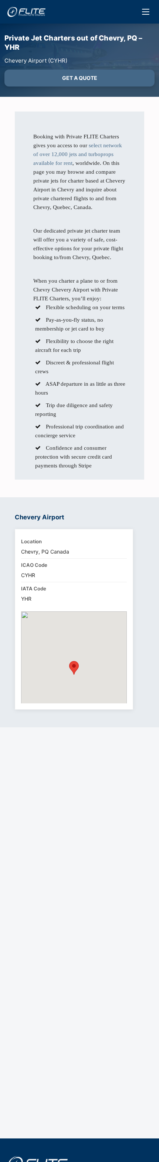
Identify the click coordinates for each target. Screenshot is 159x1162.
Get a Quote (79, 78)
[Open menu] (146, 12)
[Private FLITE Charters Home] (26, 12)
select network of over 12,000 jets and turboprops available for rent (77, 154)
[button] (74, 668)
